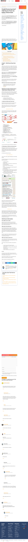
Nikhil (4, 433)
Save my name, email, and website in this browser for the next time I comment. (9, 373)
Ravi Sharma (5, 502)
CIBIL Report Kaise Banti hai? (7, 60)
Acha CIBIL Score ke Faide (6, 59)
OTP (9, 134)
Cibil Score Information (5, 58)
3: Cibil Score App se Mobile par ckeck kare (8, 57)
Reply (3, 420)
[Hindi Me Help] (3, 1)
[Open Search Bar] (26, 3)
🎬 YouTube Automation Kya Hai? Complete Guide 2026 (22, 17)
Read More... (11, 268)
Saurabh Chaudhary (7, 382)
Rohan (5, 404)
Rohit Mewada (7, 265)
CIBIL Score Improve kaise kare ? (7, 61)
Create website (17, 525)
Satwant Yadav (6, 424)
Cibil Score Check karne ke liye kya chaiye (8, 53)
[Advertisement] (9, 32)
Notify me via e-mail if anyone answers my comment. (9, 375)
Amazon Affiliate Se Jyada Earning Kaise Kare (9, 281)
